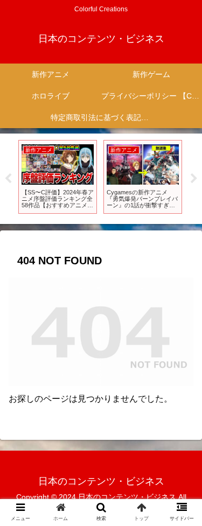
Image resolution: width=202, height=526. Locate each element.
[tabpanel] (57, 177)
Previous (8, 178)
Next (194, 178)
